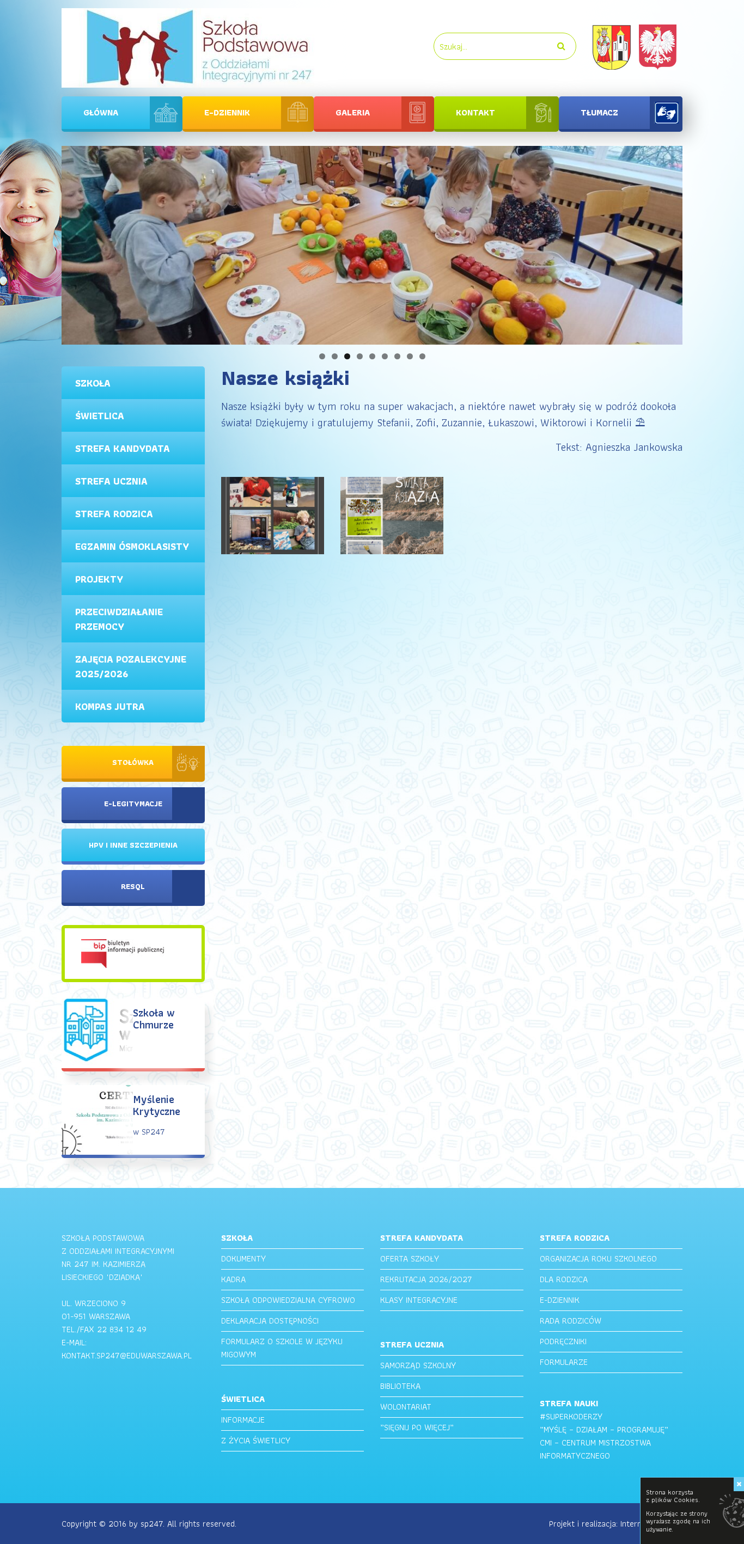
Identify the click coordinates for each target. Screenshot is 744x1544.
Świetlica (99, 416)
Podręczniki (563, 1341)
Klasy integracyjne (419, 1300)
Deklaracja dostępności (270, 1320)
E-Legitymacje (133, 804)
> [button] (701, 243)
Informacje (243, 1419)
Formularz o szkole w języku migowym (282, 1347)
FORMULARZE (564, 1362)
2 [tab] (335, 356)
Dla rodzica (564, 1279)
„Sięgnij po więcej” (417, 1427)
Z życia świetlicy (255, 1440)
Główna (100, 112)
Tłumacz (599, 112)
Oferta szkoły (409, 1258)
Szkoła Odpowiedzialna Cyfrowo (288, 1300)
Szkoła (93, 383)
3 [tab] (347, 356)
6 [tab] (385, 356)
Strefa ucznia (111, 481)
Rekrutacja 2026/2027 (426, 1279)
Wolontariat (405, 1406)
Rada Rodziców (570, 1320)
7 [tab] (397, 356)
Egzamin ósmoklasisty (132, 546)
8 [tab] (410, 356)
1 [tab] (322, 356)
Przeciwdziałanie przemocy (119, 619)
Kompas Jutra (110, 706)
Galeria (353, 112)
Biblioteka (400, 1386)
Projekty (99, 579)
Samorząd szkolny (418, 1365)
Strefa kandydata (122, 448)
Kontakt (475, 112)
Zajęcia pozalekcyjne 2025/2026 (130, 666)
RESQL (133, 886)
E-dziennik (227, 112)
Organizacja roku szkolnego (598, 1258)
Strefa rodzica (114, 514)
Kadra (233, 1279)
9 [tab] (422, 356)
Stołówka (133, 762)
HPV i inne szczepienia (133, 845)
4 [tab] (360, 356)
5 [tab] (372, 356)
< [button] (42, 243)
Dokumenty (243, 1258)
